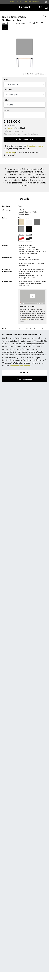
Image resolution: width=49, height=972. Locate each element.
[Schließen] (46, 2)
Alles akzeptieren (24, 379)
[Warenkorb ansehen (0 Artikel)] (46, 7)
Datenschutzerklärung (20, 365)
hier (26, 320)
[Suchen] (41, 7)
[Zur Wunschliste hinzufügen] (44, 16)
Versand (10, 128)
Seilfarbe (7, 100)
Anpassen (24, 372)
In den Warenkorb (24, 139)
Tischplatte (8, 90)
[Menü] (3, 7)
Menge (6, 110)
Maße (6, 79)
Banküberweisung (35, 146)
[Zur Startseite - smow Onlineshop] (24, 7)
